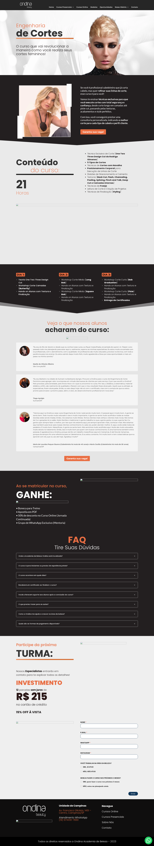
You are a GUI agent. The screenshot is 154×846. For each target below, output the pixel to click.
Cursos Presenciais (64, 7)
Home (51, 7)
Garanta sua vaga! (93, 132)
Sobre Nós (108, 822)
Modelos (93, 7)
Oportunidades (106, 7)
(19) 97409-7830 (69, 820)
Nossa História (120, 7)
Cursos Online (82, 7)
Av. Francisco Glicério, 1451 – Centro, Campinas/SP (75, 811)
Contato (134, 7)
